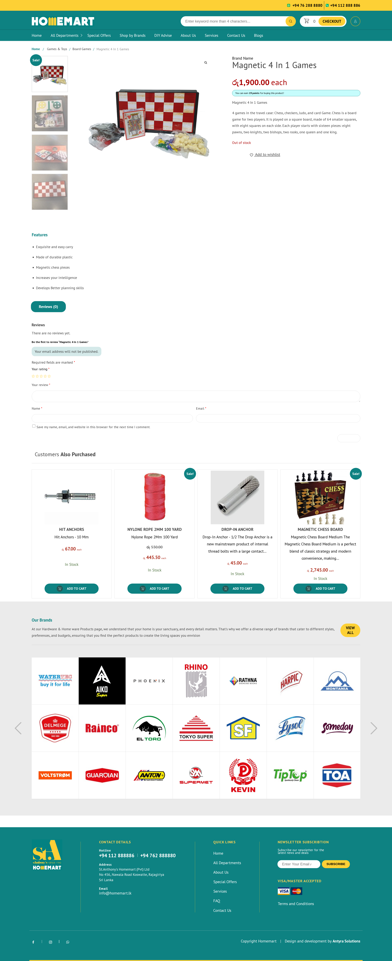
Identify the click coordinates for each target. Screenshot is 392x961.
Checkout (332, 21)
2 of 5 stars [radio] (37, 376)
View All (350, 630)
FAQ (216, 900)
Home (37, 35)
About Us (188, 35)
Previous (18, 728)
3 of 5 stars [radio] (41, 376)
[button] (206, 62)
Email (201, 408)
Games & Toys (57, 49)
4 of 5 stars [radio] (45, 376)
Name (37, 408)
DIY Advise (163, 35)
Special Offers (99, 35)
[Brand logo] (55, 681)
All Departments (64, 35)
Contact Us (236, 35)
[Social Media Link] (33, 942)
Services (211, 35)
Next (374, 728)
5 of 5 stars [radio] (49, 376)
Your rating (40, 369)
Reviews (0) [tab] (48, 306)
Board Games (81, 49)
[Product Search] (291, 21)
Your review (41, 385)
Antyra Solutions (346, 941)
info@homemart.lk (115, 893)
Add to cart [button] (77, 588)
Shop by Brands (132, 35)
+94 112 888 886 (345, 5)
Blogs (258, 35)
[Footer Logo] (47, 854)
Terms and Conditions (296, 903)
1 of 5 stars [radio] (33, 376)
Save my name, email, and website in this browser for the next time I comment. (93, 427)
